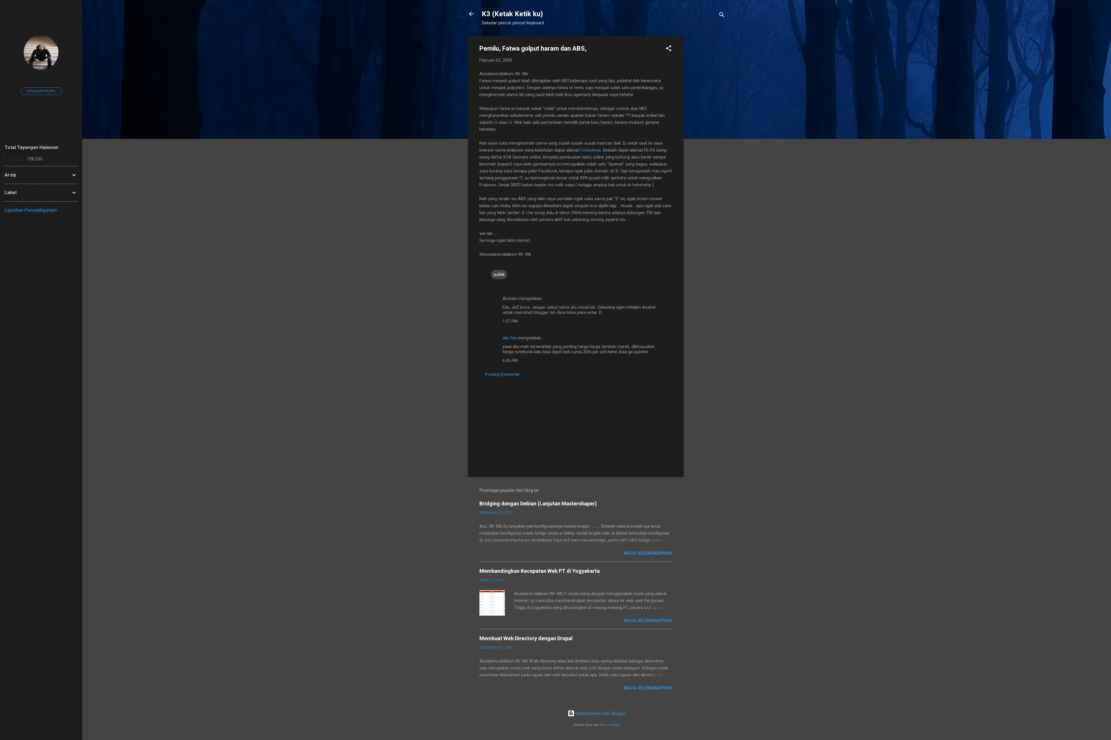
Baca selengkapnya (648, 553)
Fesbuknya (590, 150)
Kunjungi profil (41, 91)
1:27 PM (510, 321)
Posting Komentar (502, 374)
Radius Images (609, 725)
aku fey (509, 337)
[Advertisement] (706, 123)
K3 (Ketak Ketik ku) (512, 14)
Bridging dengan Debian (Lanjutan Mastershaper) (538, 503)
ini (496, 122)
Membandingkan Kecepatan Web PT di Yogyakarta (539, 571)
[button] (668, 49)
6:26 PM (510, 360)
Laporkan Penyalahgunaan (31, 210)
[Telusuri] (721, 16)
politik (499, 274)
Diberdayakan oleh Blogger (600, 713)
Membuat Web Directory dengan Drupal (526, 638)
